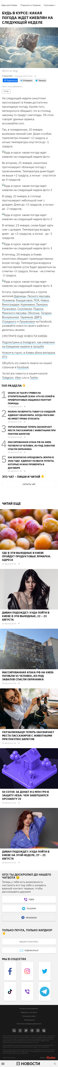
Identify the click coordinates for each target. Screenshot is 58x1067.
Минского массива (14, 313)
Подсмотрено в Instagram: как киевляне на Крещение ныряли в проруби (28, 344)
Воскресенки (10, 317)
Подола (38, 309)
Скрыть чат (29, 484)
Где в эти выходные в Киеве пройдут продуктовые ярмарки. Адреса (26, 556)
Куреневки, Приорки (34, 304)
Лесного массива (38, 296)
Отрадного (9, 321)
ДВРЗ (37, 317)
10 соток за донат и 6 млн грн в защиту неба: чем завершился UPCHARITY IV (25, 795)
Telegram (7, 377)
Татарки (46, 313)
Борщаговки (24, 300)
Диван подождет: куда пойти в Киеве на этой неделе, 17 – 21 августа (25, 855)
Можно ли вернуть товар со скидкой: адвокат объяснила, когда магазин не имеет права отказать (32, 415)
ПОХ (36, 300)
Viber (18, 377)
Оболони (33, 313)
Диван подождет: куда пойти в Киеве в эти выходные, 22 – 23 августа (25, 616)
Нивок (45, 300)
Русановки (9, 309)
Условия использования (29, 1009)
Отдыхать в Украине (30, 5)
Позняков (8, 300)
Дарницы (20, 296)
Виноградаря (10, 304)
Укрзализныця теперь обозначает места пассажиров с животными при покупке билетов (32, 430)
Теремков (26, 317)
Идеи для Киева (9, 5)
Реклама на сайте (29, 1016)
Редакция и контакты (29, 1012)
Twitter (34, 377)
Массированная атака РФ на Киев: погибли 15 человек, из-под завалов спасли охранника (31, 446)
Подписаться (31, 950)
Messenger (31, 917)
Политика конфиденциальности (29, 1024)
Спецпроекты (29, 1020)
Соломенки (24, 309)
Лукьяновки (27, 321)
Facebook (23, 367)
